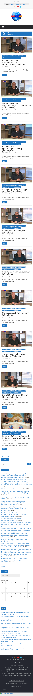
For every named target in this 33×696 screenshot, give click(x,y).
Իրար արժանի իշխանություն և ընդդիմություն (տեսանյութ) (16, 437)
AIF (4, 608)
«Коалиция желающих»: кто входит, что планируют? (15, 616)
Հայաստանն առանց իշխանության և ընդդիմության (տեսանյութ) (14, 62)
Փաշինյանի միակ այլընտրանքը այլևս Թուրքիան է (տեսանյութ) (16, 105)
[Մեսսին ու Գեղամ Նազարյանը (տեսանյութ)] (16, 250)
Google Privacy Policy (16, 686)
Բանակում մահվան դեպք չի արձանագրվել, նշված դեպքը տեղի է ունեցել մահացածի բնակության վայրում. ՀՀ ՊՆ (16, 524)
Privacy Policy (16, 678)
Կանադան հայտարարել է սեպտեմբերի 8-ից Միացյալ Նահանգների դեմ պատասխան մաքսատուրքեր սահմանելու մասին (14, 475)
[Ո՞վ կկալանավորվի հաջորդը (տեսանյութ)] (16, 291)
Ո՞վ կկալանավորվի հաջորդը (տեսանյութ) (15, 314)
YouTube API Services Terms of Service (16, 683)
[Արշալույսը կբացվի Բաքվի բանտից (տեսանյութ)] (16, 168)
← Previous (5, 456)
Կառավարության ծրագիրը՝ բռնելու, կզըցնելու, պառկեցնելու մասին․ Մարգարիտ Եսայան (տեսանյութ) (15, 560)
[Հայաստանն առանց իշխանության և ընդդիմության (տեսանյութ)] (16, 38)
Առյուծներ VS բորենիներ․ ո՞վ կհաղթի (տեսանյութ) (15, 396)
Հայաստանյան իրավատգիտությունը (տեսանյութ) (12, 148)
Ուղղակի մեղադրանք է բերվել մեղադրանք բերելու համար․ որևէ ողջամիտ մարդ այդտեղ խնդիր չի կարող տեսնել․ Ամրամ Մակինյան (16, 545)
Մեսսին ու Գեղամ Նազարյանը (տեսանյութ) (16, 273)
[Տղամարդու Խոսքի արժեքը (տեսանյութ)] (16, 209)
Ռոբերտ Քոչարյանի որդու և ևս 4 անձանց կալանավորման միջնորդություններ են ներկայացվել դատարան (13, 502)
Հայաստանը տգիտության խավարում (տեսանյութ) (14, 355)
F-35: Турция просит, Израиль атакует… (12, 489)
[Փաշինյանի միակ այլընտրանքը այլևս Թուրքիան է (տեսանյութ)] (16, 81)
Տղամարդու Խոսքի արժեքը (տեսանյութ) (15, 232)
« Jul (2, 603)
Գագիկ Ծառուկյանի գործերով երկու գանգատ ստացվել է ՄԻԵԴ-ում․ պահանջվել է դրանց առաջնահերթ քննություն (15, 514)
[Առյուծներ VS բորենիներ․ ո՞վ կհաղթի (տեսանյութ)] (16, 373)
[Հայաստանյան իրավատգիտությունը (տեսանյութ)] (16, 124)
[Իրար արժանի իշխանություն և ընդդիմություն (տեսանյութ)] (16, 414)
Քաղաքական (16, 57)
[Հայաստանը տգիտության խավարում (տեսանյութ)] (16, 332)
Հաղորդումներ (7, 57)
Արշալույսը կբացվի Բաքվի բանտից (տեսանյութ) (14, 190)
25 (7, 596)
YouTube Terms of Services (16, 680)
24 (2, 596)
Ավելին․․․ (3, 566)
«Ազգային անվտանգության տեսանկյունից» (14, 55)
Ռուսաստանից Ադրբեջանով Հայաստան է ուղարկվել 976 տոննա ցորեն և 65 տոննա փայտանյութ (13, 508)
